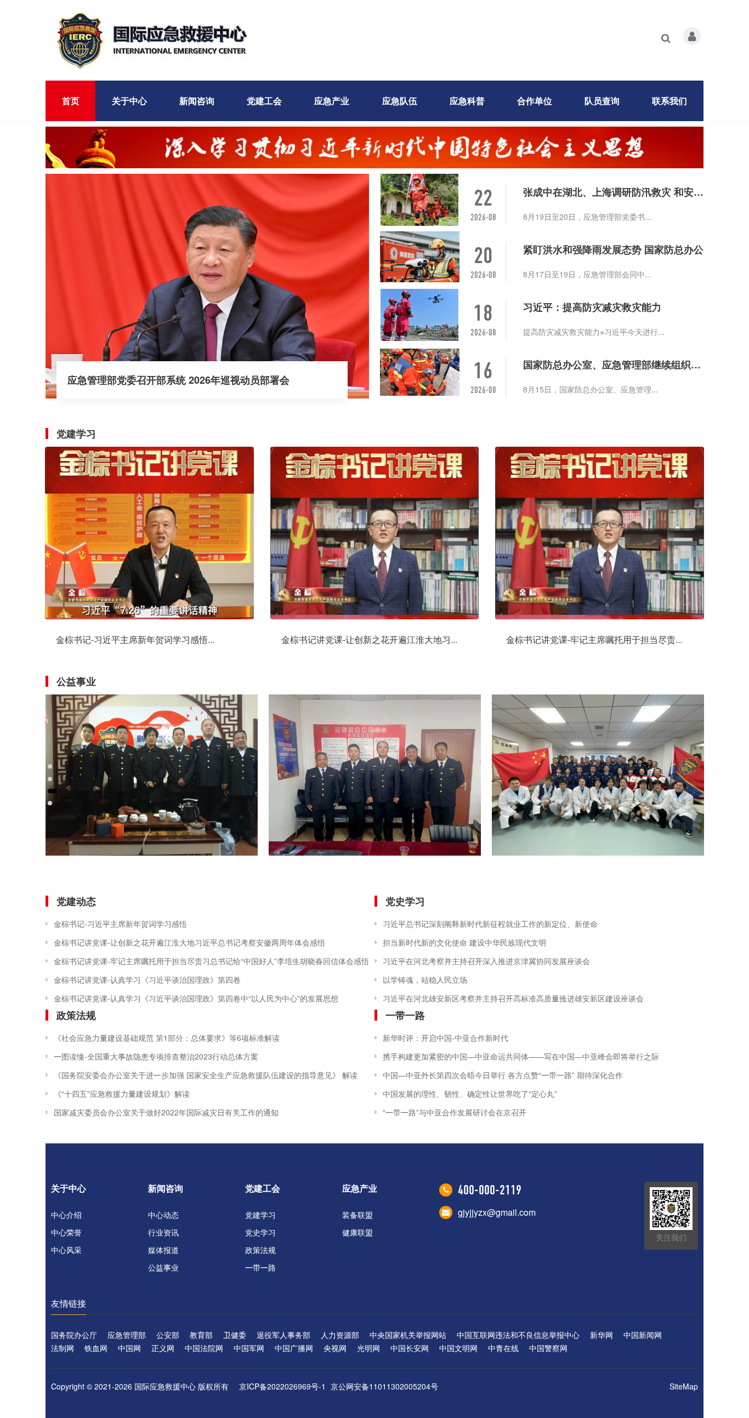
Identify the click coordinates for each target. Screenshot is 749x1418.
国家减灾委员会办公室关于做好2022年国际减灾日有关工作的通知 (166, 1112)
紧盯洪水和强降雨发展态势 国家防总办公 (613, 249)
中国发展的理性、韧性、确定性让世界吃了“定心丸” (470, 1093)
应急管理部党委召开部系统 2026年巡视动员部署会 (178, 380)
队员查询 (602, 100)
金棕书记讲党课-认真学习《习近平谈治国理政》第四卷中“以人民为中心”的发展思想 (196, 998)
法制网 (62, 1347)
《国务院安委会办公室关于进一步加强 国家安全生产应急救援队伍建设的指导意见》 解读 (206, 1074)
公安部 (167, 1334)
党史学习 (260, 1232)
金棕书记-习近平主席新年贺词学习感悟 (120, 923)
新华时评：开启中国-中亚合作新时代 (445, 1037)
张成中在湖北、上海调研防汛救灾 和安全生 (613, 192)
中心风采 (66, 1249)
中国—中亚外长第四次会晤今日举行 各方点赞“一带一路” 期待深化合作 (503, 1074)
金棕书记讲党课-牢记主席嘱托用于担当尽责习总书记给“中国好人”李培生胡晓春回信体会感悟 (211, 960)
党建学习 (260, 1214)
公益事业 (163, 1267)
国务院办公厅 (74, 1334)
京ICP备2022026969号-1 (282, 1386)
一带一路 (260, 1267)
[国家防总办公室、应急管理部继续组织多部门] (420, 372)
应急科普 (467, 100)
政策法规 (260, 1249)
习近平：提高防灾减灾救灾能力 (592, 307)
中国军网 (249, 1347)
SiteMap (683, 1386)
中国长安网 (409, 1347)
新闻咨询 (196, 100)
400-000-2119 (489, 1190)
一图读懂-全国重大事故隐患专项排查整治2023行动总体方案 (156, 1056)
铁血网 (95, 1347)
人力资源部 (340, 1334)
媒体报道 (163, 1249)
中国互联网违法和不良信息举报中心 (518, 1334)
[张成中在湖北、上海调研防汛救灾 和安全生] (420, 200)
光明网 (368, 1347)
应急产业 (331, 100)
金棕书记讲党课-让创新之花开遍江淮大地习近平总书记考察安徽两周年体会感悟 (189, 942)
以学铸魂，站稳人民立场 (425, 979)
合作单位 (534, 100)
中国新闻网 (642, 1334)
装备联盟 (357, 1214)
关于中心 (129, 100)
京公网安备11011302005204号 (384, 1386)
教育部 (201, 1334)
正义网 (162, 1347)
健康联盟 (357, 1232)
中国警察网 (548, 1347)
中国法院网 (204, 1347)
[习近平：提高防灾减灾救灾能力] (420, 315)
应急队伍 (399, 100)
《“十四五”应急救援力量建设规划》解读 (122, 1093)
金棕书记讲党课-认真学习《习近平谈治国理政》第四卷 (147, 979)
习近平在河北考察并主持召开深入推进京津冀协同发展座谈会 (486, 960)
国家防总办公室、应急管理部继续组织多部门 (613, 364)
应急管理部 (126, 1334)
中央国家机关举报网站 (408, 1334)
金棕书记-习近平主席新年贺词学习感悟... (135, 639)
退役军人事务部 (283, 1334)
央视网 (335, 1347)
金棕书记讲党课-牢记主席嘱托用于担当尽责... (594, 639)
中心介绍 (66, 1214)
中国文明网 (458, 1347)
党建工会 (264, 100)
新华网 (601, 1334)
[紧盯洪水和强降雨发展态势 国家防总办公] (420, 257)
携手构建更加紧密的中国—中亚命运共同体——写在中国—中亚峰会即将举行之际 (521, 1056)
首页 (71, 100)
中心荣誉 (66, 1232)
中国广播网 (294, 1347)
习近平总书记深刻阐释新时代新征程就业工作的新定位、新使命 (490, 923)
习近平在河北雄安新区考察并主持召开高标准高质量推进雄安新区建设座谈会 (513, 998)
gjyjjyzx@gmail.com (497, 1212)
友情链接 (68, 1303)
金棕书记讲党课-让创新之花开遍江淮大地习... (369, 639)
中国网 (129, 1347)
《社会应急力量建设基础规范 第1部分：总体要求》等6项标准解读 (167, 1037)
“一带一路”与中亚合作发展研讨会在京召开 (454, 1112)
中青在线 (503, 1347)
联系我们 (669, 100)
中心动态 (163, 1214)
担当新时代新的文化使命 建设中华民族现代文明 (464, 942)
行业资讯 (163, 1232)
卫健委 (234, 1334)
